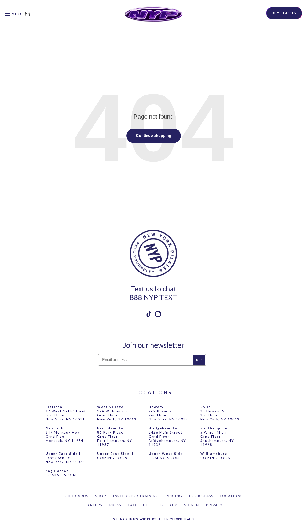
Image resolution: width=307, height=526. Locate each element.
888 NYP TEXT (153, 297)
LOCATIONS (153, 392)
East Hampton (111, 428)
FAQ (132, 505)
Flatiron (54, 407)
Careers (93, 505)
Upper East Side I (63, 453)
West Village (110, 407)
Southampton (214, 428)
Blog (148, 505)
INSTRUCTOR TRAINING (136, 496)
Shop (100, 496)
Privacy (214, 505)
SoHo (205, 407)
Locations (231, 496)
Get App (168, 505)
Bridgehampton (164, 428)
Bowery (156, 407)
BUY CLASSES (284, 13)
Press (115, 505)
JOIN (199, 360)
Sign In (191, 505)
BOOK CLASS (201, 496)
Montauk (55, 428)
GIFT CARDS (76, 496)
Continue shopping (153, 136)
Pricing (173, 496)
